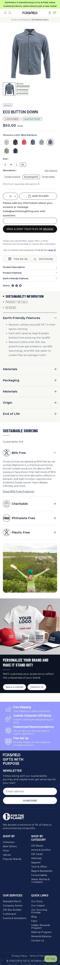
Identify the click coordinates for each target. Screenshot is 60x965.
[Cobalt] (32, 142)
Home (13, 20)
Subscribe (30, 800)
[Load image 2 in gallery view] (23, 89)
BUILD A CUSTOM (14, 687)
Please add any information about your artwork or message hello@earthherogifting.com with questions (28, 209)
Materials (10, 369)
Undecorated (12, 177)
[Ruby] (24, 142)
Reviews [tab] (11, 307)
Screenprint (31, 177)
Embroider (48, 177)
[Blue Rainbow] (50, 142)
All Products (24, 20)
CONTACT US (36, 687)
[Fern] (6, 151)
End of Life (11, 414)
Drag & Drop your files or (30, 229)
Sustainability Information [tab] (25, 296)
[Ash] (41, 142)
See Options (51, 170)
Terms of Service (39, 956)
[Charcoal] (15, 142)
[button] (5, 12)
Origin (7, 402)
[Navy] (15, 151)
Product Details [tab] (17, 302)
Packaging (11, 380)
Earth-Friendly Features (21, 318)
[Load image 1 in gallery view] (9, 89)
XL (22, 164)
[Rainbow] (6, 142)
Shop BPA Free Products (18, 491)
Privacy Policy (19, 956)
